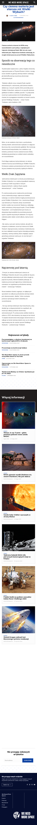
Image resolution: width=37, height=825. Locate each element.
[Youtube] (34, 784)
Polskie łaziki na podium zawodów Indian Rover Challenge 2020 (17, 598)
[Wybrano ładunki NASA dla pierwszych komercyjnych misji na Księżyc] (18, 537)
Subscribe (28, 760)
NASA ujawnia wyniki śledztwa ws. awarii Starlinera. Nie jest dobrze (18, 476)
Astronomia (16, 17)
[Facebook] (27, 784)
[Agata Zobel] (7, 16)
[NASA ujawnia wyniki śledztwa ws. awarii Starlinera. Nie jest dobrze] (18, 457)
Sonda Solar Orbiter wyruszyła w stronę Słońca (17, 516)
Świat (22, 17)
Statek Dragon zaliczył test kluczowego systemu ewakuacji (16, 638)
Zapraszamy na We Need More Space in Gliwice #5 (16, 364)
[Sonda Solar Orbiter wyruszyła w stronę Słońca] (18, 497)
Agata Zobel (13, 15)
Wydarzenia (5, 343)
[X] (32, 784)
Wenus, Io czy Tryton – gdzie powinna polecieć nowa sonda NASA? (16, 434)
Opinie (3, 358)
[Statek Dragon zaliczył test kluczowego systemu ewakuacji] (18, 619)
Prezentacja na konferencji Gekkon (14, 348)
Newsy (5, 431)
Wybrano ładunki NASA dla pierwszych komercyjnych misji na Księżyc (17, 557)
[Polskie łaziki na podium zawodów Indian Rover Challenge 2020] (18, 579)
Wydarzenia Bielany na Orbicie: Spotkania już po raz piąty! (18, 372)
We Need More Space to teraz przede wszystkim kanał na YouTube (15, 355)
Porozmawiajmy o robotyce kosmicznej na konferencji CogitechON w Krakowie (17, 340)
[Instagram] (29, 784)
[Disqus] (18, 673)
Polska (4, 375)
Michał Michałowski (8, 479)
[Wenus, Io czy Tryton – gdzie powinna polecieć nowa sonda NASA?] (18, 415)
